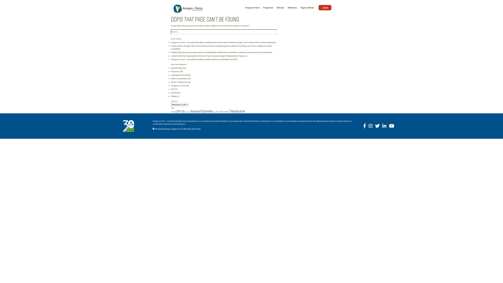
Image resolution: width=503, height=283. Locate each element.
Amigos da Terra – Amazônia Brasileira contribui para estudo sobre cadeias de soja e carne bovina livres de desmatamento (223, 42)
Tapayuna (237, 111)
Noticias (280, 7)
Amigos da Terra (252, 7)
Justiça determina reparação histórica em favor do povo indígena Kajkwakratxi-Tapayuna (209, 56)
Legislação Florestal (179, 75)
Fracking (187, 112)
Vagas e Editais (307, 7)
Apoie (325, 7)
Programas (268, 7)
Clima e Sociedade (179, 78)
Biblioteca (292, 7)
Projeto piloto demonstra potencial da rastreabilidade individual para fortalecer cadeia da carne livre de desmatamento (221, 52)
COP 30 (180, 111)
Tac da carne (222, 111)
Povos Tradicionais (179, 82)
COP (173, 89)
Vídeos (174, 96)
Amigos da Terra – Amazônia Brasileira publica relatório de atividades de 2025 (204, 59)
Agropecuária (177, 68)
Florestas (175, 71)
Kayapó (196, 111)
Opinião (174, 92)
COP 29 (173, 112)
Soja (214, 112)
